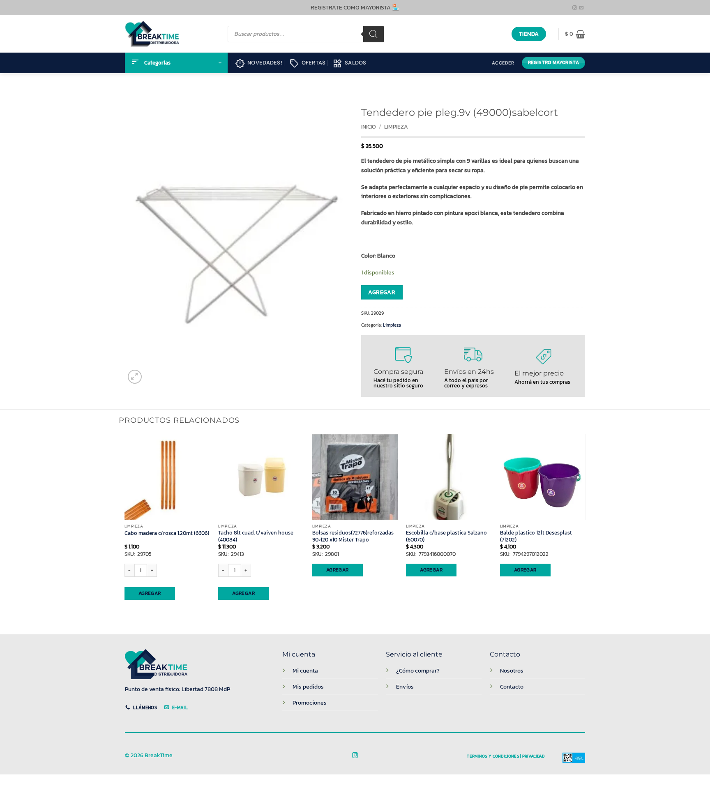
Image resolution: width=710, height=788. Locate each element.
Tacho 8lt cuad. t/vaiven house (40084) (255, 536)
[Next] (585, 527)
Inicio (368, 126)
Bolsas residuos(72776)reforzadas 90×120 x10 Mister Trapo (353, 536)
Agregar (381, 292)
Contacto (511, 686)
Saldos (349, 63)
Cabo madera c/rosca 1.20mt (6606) (166, 533)
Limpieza (396, 126)
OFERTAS (307, 63)
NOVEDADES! (258, 63)
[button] (575, 34)
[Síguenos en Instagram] (574, 7)
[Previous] (125, 527)
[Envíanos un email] (581, 7)
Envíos (405, 686)
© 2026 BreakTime (149, 755)
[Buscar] (373, 34)
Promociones (310, 702)
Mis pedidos (308, 686)
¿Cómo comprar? (418, 670)
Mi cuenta (305, 670)
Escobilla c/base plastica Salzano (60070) (446, 536)
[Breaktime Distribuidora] (152, 34)
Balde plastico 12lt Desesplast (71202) (536, 536)
